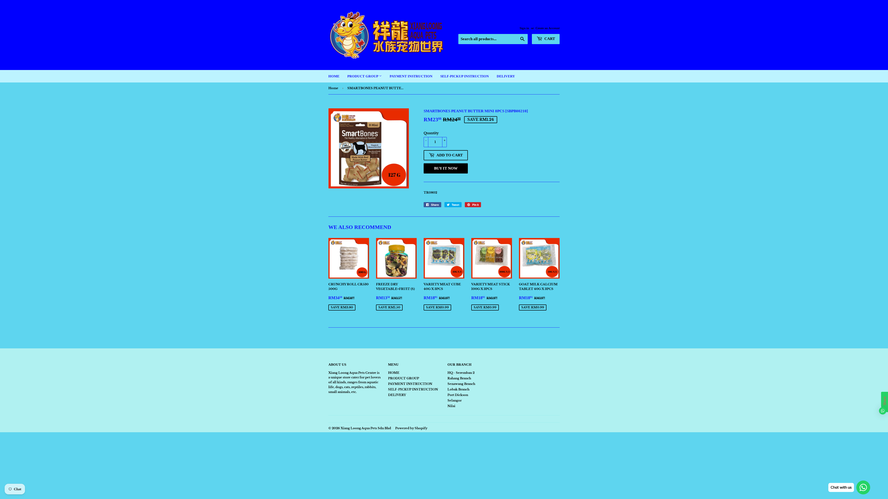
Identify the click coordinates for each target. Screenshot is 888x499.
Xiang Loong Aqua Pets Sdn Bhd (366, 428)
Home (333, 88)
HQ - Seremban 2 (461, 373)
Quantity (431, 133)
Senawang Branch (461, 384)
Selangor (454, 400)
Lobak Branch (458, 389)
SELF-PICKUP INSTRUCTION (464, 76)
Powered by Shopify (411, 428)
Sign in (524, 28)
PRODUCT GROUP (363, 76)
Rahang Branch (459, 378)
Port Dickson (457, 395)
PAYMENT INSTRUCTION (411, 76)
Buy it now (446, 168)
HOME (333, 76)
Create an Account (548, 28)
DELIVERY (506, 76)
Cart (549, 39)
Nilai (451, 406)
